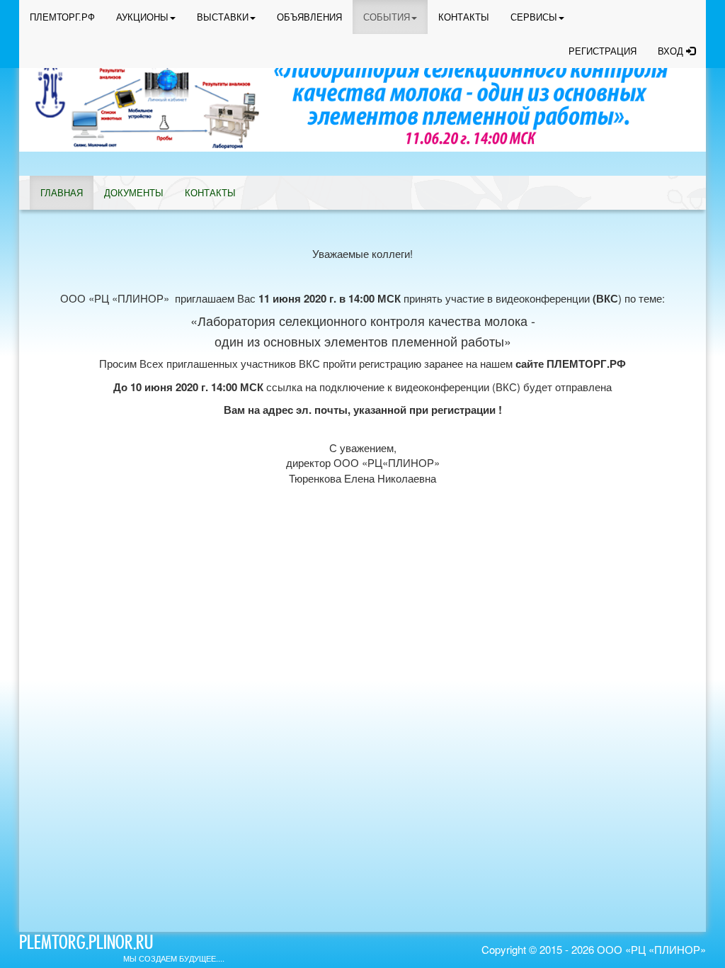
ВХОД (672, 51)
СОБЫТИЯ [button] (386, 17)
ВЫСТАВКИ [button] (223, 17)
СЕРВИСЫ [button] (533, 17)
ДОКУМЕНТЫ (134, 193)
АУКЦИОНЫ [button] (142, 17)
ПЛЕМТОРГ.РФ (62, 17)
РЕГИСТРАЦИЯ (602, 51)
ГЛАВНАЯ (61, 193)
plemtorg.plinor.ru (86, 944)
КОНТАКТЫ (463, 17)
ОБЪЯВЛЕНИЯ (309, 17)
